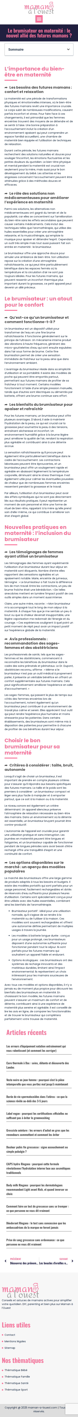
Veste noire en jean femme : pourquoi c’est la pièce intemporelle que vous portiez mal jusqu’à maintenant (37, 1082)
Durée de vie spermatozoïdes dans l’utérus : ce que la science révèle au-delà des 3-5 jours (36, 1098)
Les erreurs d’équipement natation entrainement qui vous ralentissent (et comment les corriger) (36, 1048)
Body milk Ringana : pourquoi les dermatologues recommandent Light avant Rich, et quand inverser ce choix (37, 1189)
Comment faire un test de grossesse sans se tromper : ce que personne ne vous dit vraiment (37, 1208)
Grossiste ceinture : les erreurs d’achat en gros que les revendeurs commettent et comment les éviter (37, 1132)
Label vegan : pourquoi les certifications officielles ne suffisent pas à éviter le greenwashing (37, 1115)
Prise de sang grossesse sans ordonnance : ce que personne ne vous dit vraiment (35, 1242)
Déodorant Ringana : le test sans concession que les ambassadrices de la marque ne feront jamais (36, 1225)
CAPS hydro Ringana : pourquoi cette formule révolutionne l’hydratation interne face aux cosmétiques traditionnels (38, 1168)
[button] (39, 19)
